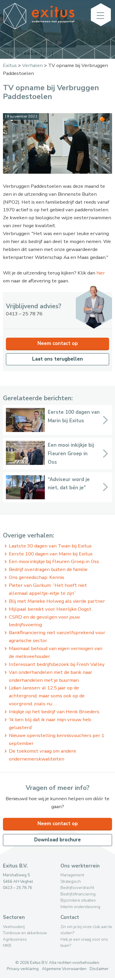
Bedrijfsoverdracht (77, 887)
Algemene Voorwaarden (64, 969)
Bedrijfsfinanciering (78, 894)
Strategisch (70, 881)
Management (72, 875)
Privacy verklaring (23, 969)
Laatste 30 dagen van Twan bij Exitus (50, 545)
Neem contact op (57, 343)
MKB (7, 945)
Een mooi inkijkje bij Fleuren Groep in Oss (54, 561)
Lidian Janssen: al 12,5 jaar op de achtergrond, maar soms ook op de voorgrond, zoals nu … (47, 695)
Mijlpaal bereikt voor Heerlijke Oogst (50, 609)
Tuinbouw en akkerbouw (25, 933)
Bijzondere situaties (78, 900)
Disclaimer (99, 969)
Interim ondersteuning (80, 907)
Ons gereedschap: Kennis (36, 577)
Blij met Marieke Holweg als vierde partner (57, 601)
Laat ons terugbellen (57, 359)
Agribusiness (15, 939)
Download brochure (57, 839)
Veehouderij (14, 927)
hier (100, 272)
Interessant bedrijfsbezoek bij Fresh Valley (57, 664)
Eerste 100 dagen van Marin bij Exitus (51, 553)
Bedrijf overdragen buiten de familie (48, 569)
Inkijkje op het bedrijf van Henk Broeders (54, 711)
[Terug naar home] (39, 27)
